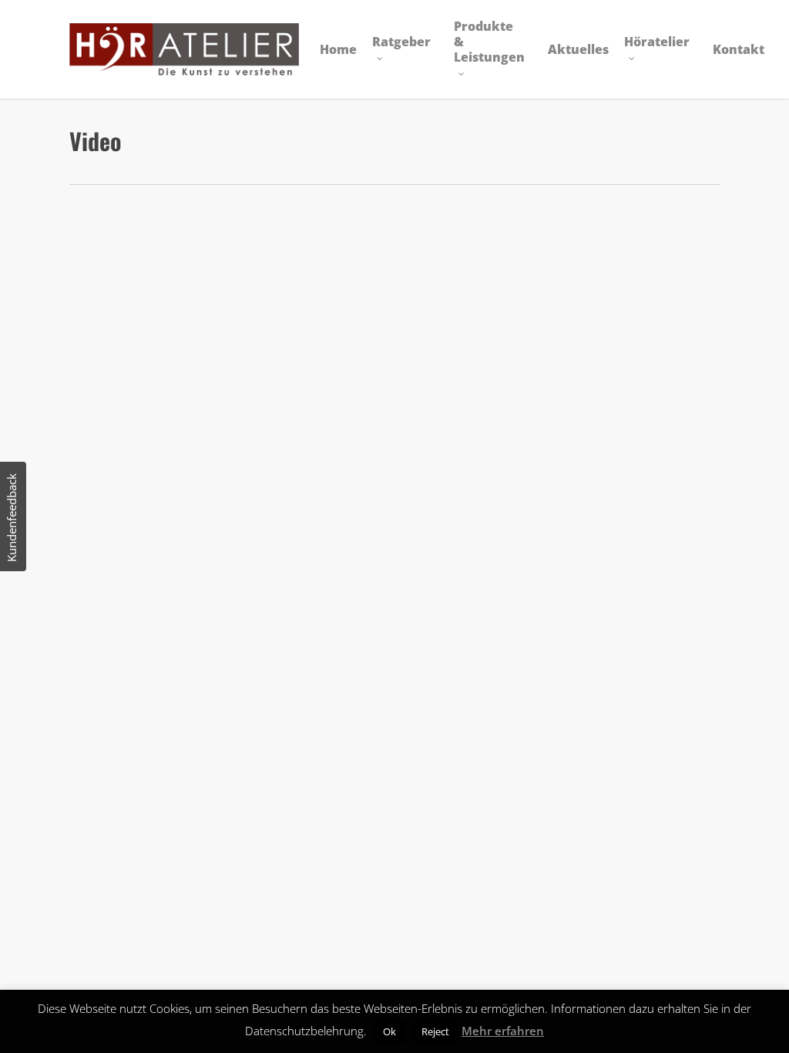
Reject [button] (435, 1031)
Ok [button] (389, 1031)
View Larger (149, 310)
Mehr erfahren (503, 1030)
